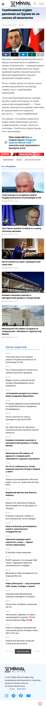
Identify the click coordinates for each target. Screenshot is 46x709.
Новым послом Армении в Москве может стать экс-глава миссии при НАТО (22, 482)
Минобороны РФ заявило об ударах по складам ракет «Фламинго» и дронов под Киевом (21, 331)
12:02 (9, 437)
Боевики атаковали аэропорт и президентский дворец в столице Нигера (22, 443)
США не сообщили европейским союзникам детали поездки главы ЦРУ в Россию (22, 630)
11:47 (8, 450)
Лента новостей (16, 347)
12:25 (8, 424)
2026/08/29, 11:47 (10, 337)
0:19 (8, 637)
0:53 (8, 611)
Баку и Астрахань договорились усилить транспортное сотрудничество (21, 529)
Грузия (19, 160)
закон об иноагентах (32, 160)
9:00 (8, 601)
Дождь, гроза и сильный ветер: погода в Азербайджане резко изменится (20, 383)
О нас (12, 689)
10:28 (9, 523)
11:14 (8, 489)
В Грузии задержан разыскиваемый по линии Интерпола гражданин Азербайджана (23, 406)
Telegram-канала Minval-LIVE (23, 141)
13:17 (8, 377)
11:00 (9, 500)
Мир (5, 190)
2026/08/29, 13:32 (10, 234)
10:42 (9, 513)
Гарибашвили (8, 160)
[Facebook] (21, 696)
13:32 (8, 367)
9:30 (8, 570)
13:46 (9, 353)
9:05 (8, 590)
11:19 (8, 476)
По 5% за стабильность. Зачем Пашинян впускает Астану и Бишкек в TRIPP (23, 469)
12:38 (9, 413)
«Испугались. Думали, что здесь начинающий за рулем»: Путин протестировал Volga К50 (21, 617)
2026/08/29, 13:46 (10, 201)
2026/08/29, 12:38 (10, 268)
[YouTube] (28, 696)
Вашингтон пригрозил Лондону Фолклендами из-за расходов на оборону (21, 506)
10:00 (9, 549)
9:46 (8, 557)
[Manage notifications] (40, 704)
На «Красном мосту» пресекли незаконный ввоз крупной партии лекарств (22, 430)
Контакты (21, 689)
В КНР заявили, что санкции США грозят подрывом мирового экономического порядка (21, 563)
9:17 (8, 580)
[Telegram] (13, 696)
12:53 (8, 400)
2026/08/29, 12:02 (10, 301)
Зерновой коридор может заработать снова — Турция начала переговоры (19, 542)
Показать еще (23, 651)
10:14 (8, 536)
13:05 (9, 390)
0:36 (8, 624)
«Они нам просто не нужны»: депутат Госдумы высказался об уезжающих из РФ (21, 359)
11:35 (8, 463)
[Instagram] (6, 696)
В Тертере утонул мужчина (18, 552)
